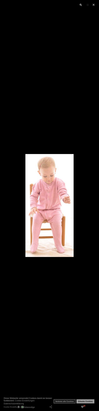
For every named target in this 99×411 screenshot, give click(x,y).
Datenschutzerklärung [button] (14, 404)
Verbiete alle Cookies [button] (64, 401)
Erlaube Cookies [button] (85, 401)
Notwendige (29, 407)
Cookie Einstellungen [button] (25, 401)
